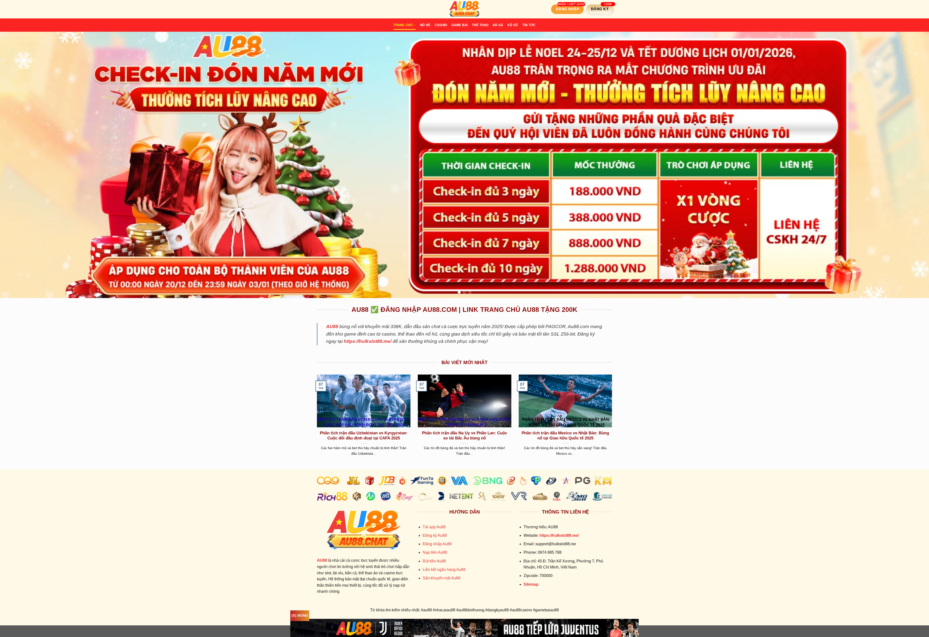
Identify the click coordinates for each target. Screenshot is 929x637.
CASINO (441, 25)
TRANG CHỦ (402, 25)
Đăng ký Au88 (435, 535)
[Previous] (24, 165)
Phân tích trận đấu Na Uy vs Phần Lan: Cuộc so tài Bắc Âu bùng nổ (464, 436)
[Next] (904, 165)
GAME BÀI (459, 25)
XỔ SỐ (512, 25)
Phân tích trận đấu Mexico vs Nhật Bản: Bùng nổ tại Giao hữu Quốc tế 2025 (565, 436)
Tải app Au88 (434, 527)
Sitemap (531, 584)
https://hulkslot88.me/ (367, 341)
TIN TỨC (529, 25)
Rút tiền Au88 (434, 561)
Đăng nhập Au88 (437, 544)
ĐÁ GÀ (498, 25)
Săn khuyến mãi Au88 (441, 578)
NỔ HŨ (425, 25)
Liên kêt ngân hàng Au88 (444, 570)
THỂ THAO (480, 25)
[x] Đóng (300, 615)
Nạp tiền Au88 (435, 552)
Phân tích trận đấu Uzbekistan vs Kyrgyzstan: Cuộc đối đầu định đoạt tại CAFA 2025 (364, 436)
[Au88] (464, 9)
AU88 (332, 326)
